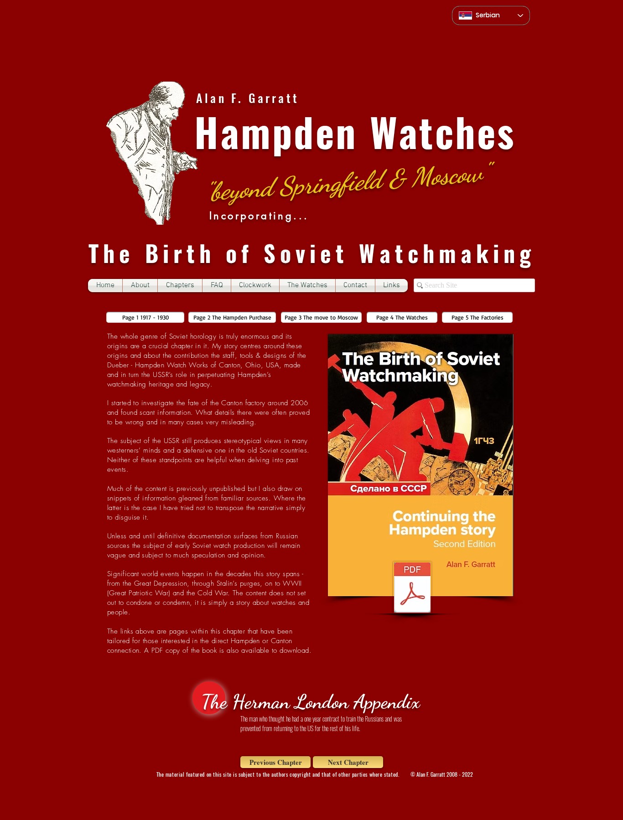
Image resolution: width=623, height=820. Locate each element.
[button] (180, 285)
